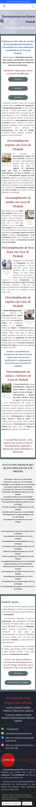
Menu (33, 6)
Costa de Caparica (14, 714)
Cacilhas (26, 707)
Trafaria (18, 720)
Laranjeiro (20, 717)
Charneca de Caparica (22, 710)
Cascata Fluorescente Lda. (12, 108)
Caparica (7, 710)
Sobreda (30, 717)
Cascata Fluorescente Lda (12, 310)
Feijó (12, 717)
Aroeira (9, 707)
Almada (17, 707)
